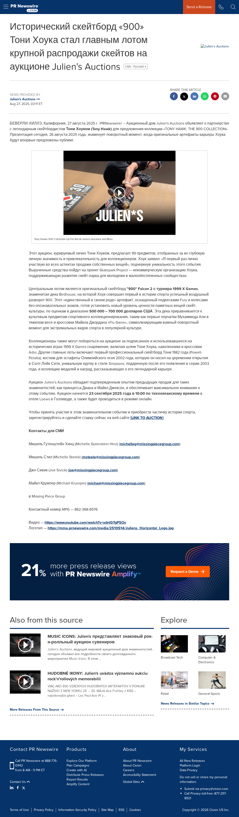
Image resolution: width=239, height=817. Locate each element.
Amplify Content (78, 784)
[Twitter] (23, 787)
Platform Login (190, 765)
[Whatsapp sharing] (205, 96)
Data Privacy (188, 770)
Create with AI (77, 770)
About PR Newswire (137, 760)
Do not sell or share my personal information (203, 779)
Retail (165, 693)
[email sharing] (225, 96)
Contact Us (18, 782)
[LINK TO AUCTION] (146, 417)
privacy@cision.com (214, 788)
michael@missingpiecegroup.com (116, 483)
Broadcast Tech (172, 657)
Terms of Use (19, 809)
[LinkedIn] (12, 787)
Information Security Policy (77, 809)
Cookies (135, 809)
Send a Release (199, 7)
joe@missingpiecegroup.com (93, 470)
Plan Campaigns (78, 765)
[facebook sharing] (174, 96)
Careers (128, 770)
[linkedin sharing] (194, 96)
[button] (119, 193)
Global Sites (132, 782)
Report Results (77, 779)
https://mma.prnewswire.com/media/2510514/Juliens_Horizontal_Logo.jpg (111, 528)
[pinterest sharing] (215, 96)
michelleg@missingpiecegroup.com (149, 444)
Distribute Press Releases (85, 774)
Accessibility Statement (139, 774)
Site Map (107, 809)
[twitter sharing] (184, 97)
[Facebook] (18, 787)
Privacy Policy (43, 809)
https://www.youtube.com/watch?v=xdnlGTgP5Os (85, 522)
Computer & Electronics (207, 660)
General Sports (209, 693)
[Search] (233, 7)
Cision (213, 809)
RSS (121, 809)
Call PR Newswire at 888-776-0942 (36, 763)
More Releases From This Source (34, 709)
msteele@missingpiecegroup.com (110, 457)
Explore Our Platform (82, 760)
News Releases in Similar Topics (185, 703)
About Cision (132, 765)
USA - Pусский (134, 66)
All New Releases (192, 760)
